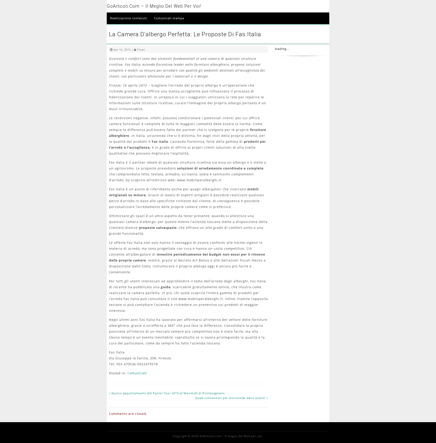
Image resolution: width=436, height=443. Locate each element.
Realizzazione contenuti (128, 18)
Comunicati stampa (169, 18)
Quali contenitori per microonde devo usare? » (231, 398)
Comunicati (137, 373)
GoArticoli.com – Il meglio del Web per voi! (154, 6)
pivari (141, 49)
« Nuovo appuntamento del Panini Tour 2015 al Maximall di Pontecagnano (167, 393)
